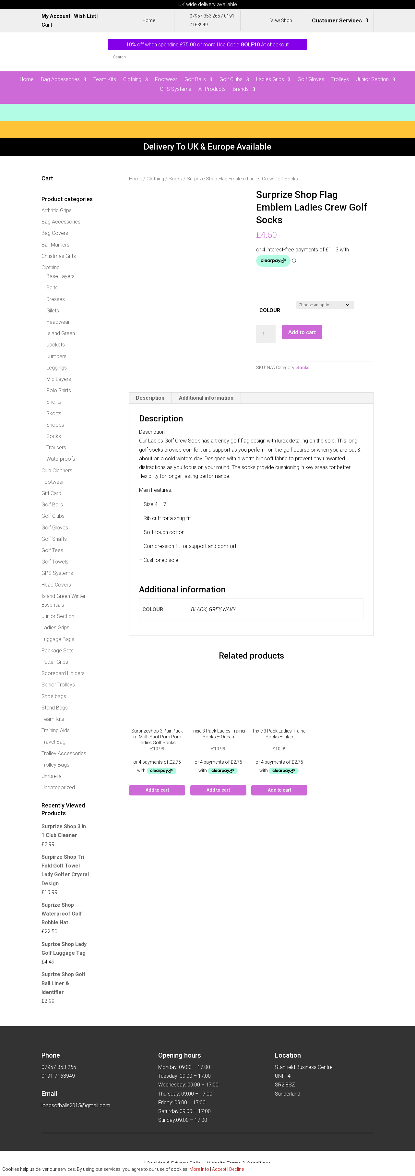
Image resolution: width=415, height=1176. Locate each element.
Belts (52, 288)
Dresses (55, 299)
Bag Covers (55, 233)
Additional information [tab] (206, 398)
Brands (241, 89)
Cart (47, 25)
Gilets (52, 311)
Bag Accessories (60, 79)
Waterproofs (60, 459)
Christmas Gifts (59, 256)
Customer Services (337, 21)
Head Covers (56, 585)
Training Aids (56, 730)
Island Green (60, 333)
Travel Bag (53, 742)
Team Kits (104, 79)
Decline (236, 1169)
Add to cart (302, 332)
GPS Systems (175, 89)
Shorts (53, 402)
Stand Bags (55, 708)
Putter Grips (55, 662)
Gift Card (51, 493)
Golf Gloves (311, 79)
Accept (219, 1169)
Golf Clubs (231, 79)
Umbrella (52, 776)
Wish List (85, 16)
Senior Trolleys (58, 685)
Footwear (166, 79)
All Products (212, 89)
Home (27, 79)
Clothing (132, 79)
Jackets (55, 345)
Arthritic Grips (57, 210)
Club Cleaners (57, 470)
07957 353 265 (205, 15)
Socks (175, 179)
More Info (199, 1169)
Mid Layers (58, 379)
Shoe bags (54, 696)
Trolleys (340, 79)
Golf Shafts (54, 539)
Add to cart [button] (157, 790)
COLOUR (269, 310)
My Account (56, 16)
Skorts (53, 413)
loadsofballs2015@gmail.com (76, 1105)
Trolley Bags (55, 765)
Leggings (56, 368)
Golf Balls (195, 79)
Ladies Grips (270, 79)
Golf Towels (55, 562)
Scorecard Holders (63, 673)
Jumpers (56, 356)
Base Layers (60, 276)
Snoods (55, 425)
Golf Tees (52, 550)
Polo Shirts (58, 390)
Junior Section (372, 79)
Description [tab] (150, 398)
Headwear (58, 322)
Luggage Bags (58, 639)
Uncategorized (58, 787)
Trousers (56, 447)
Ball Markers (55, 245)
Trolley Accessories (64, 753)
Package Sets (58, 651)
